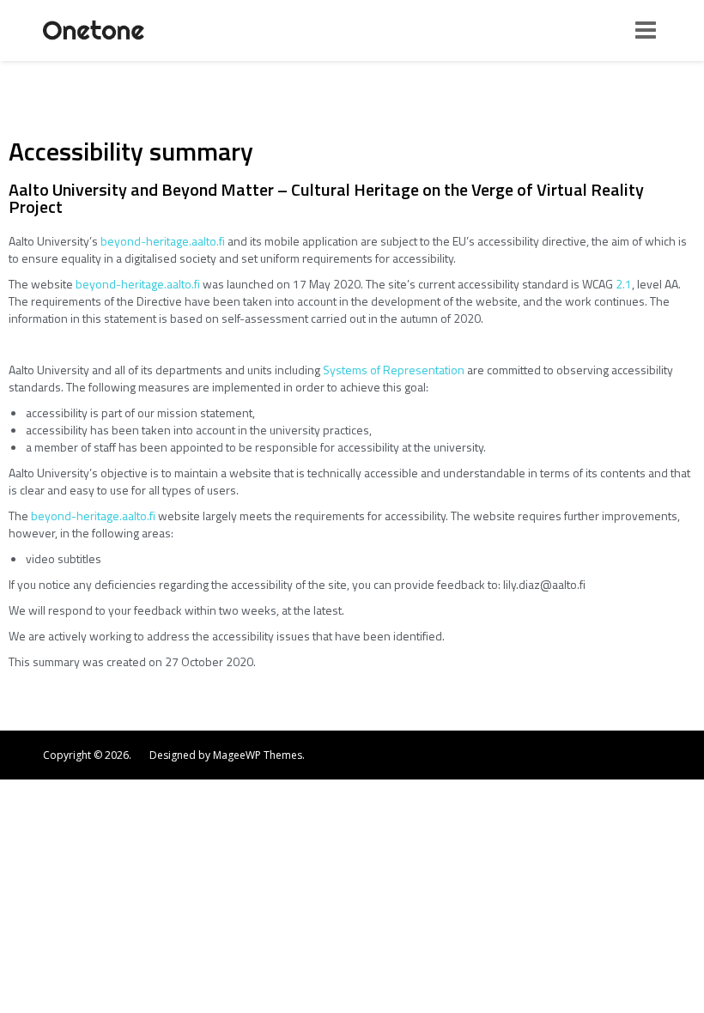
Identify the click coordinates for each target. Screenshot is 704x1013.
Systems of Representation (393, 370)
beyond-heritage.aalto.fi (162, 241)
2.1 (624, 284)
